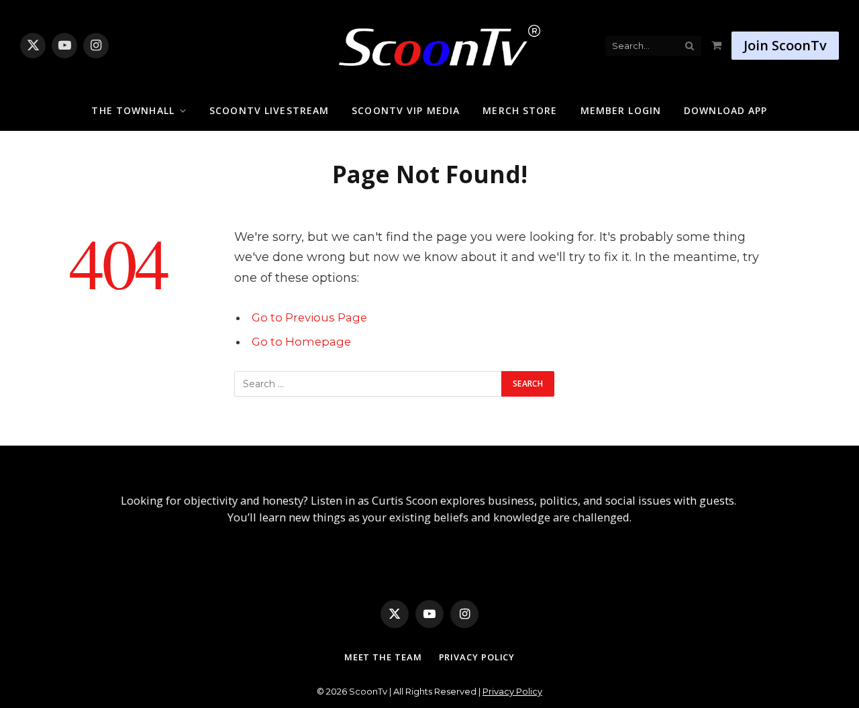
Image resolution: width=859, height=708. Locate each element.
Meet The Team (383, 657)
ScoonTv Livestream (269, 110)
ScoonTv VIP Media (406, 110)
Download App (725, 110)
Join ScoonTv (785, 45)
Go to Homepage (301, 341)
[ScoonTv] (429, 42)
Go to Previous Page (309, 317)
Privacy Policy (477, 657)
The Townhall (132, 110)
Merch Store (520, 110)
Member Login (620, 110)
